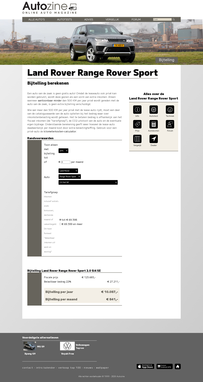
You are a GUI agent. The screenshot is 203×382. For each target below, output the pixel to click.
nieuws (88, 367)
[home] (177, 368)
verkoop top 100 (69, 367)
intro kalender (45, 367)
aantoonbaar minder (50, 100)
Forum (136, 19)
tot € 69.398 (69, 219)
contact (27, 367)
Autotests (64, 19)
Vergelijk (112, 19)
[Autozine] (101, 7)
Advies (88, 19)
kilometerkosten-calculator (60, 131)
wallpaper (102, 367)
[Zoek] (173, 19)
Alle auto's (37, 19)
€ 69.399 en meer (72, 224)
